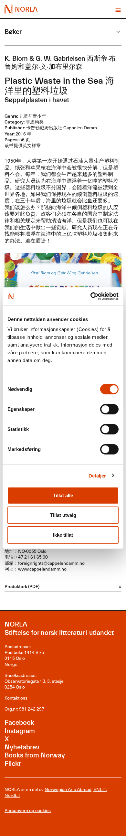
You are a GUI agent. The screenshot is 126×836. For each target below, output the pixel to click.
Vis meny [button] (118, 10)
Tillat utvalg (63, 515)
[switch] (109, 409)
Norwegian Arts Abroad (68, 789)
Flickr (13, 763)
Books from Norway (35, 755)
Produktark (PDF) (22, 586)
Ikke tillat (63, 535)
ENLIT (99, 789)
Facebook (19, 722)
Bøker (13, 32)
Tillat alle (63, 495)
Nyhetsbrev (22, 747)
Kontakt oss (16, 697)
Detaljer (97, 475)
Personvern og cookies (28, 810)
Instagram (20, 731)
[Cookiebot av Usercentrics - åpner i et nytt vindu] (91, 296)
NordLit (12, 795)
